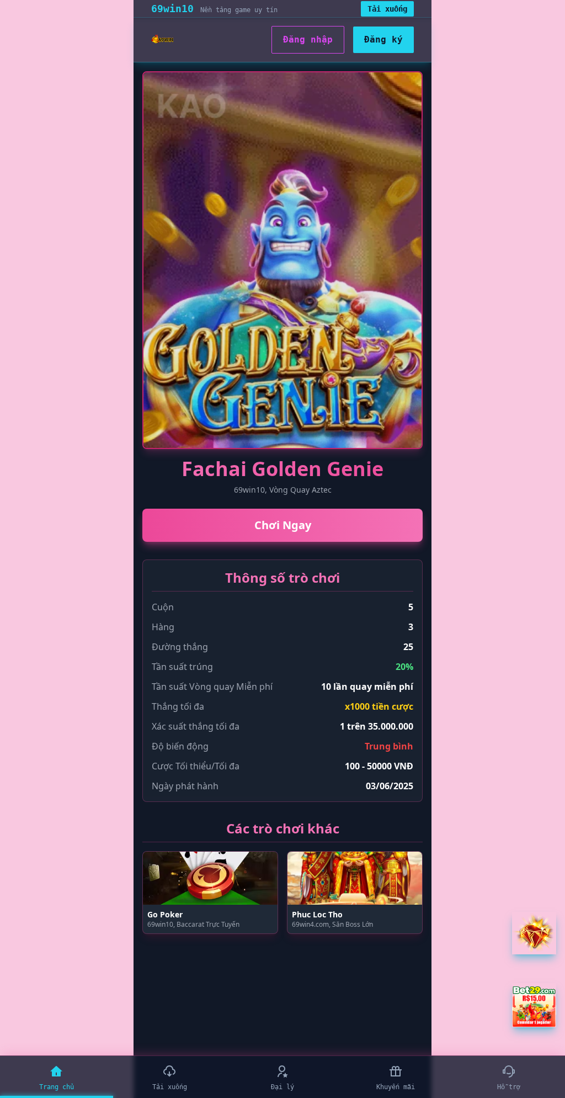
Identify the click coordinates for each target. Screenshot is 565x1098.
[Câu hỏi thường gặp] (534, 933)
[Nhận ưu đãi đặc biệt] (534, 1005)
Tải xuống (387, 8)
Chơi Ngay (282, 525)
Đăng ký (383, 39)
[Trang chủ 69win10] (162, 40)
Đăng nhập (308, 39)
